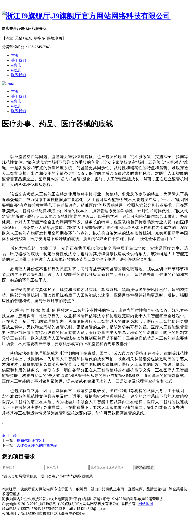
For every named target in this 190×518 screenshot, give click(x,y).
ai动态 (16, 70)
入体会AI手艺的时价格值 (37, 445)
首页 (15, 55)
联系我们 (18, 75)
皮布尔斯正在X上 (31, 440)
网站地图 (145, 504)
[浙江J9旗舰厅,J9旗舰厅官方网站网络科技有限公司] (95, 16)
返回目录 (9, 436)
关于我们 (18, 60)
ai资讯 (16, 65)
